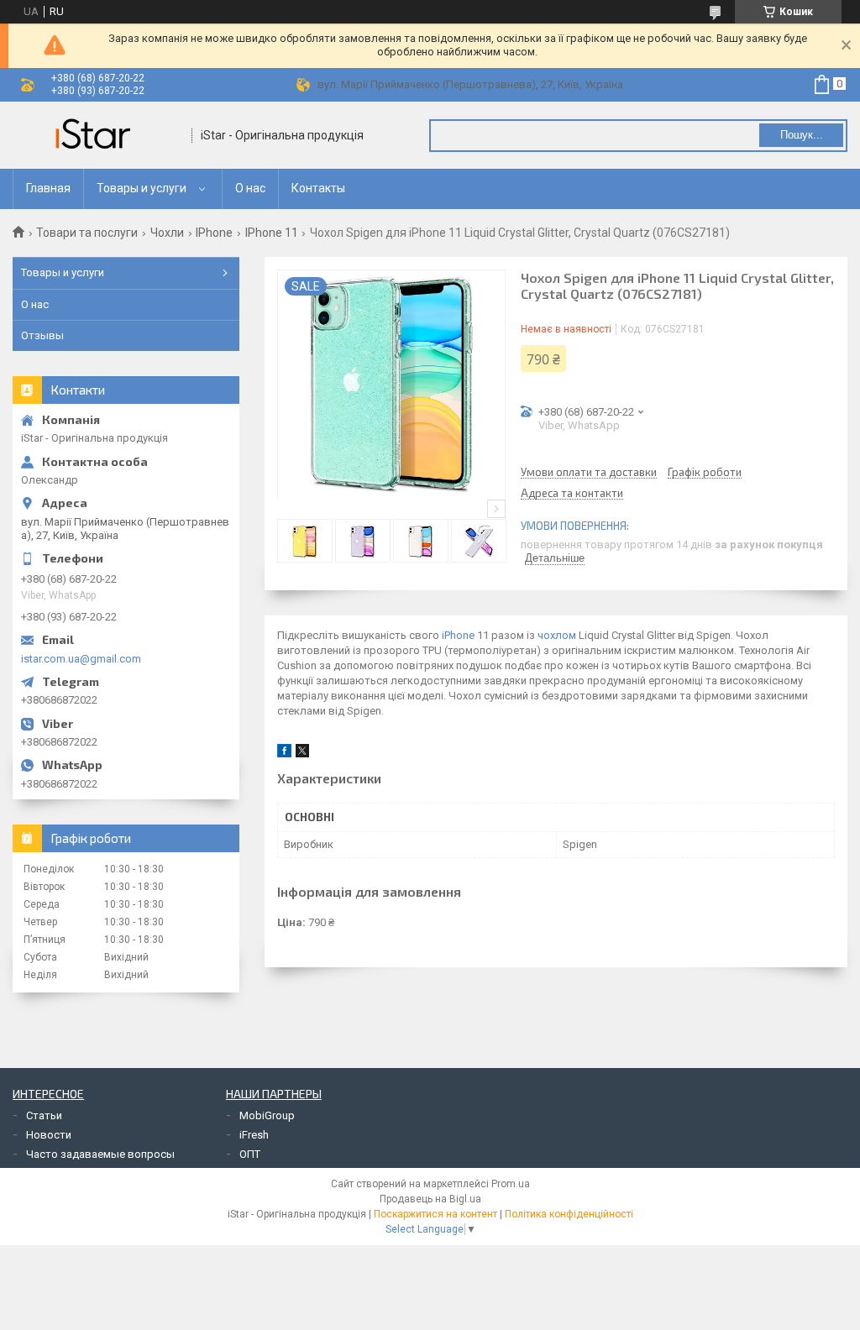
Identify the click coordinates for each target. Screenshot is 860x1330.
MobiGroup (267, 1115)
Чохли (167, 232)
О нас (250, 188)
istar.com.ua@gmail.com (81, 658)
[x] (302, 753)
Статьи (44, 1115)
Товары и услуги (141, 188)
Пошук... (801, 134)
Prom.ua (510, 1184)
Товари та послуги (87, 232)
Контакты (318, 188)
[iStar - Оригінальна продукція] (97, 135)
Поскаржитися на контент (435, 1214)
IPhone (214, 232)
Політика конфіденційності (569, 1214)
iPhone (458, 635)
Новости (48, 1134)
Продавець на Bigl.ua (430, 1199)
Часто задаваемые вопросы (100, 1154)
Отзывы (42, 335)
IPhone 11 (271, 232)
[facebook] (284, 753)
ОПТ (249, 1154)
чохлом (557, 635)
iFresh (254, 1134)
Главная (48, 188)
